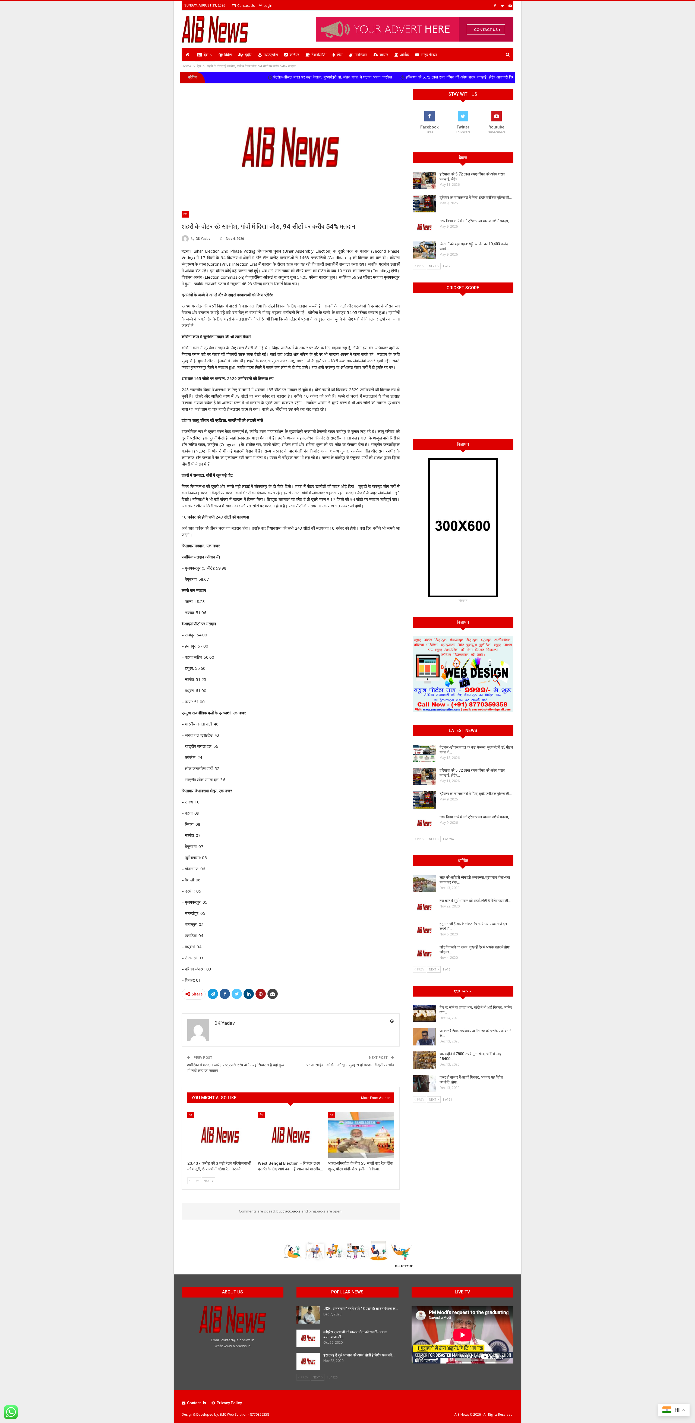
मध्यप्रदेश (271, 54)
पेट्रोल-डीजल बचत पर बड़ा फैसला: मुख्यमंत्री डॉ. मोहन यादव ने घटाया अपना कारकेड (255, 77)
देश (206, 54)
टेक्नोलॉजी (318, 54)
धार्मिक (404, 54)
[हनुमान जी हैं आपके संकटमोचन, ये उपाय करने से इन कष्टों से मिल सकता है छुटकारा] (424, 930)
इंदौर (248, 54)
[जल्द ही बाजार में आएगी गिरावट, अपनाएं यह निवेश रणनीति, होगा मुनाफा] (424, 1083)
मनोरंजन (361, 54)
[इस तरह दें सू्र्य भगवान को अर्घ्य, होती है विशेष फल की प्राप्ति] (424, 907)
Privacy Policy (229, 1403)
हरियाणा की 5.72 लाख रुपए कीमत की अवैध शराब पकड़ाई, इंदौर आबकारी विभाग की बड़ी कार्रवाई (395, 77)
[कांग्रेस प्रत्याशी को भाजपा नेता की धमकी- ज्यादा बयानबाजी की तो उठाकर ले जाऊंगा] (308, 1338)
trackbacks (292, 1211)
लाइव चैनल (429, 54)
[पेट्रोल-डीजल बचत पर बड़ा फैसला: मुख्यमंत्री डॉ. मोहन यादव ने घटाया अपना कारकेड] (424, 753)
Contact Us (246, 5)
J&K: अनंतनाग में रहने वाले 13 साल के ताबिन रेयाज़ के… (360, 1308)
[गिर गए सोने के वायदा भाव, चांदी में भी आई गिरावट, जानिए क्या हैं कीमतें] (424, 1013)
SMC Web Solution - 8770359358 (244, 1414)
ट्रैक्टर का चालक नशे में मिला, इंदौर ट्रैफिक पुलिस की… (476, 197)
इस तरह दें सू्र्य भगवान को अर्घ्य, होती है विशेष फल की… (475, 901)
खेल (340, 54)
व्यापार (384, 54)
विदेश (228, 54)
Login (268, 5)
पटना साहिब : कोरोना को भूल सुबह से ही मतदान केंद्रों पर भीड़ (350, 1065)
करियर (294, 54)
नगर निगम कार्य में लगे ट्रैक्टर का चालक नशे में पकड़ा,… (475, 221)
